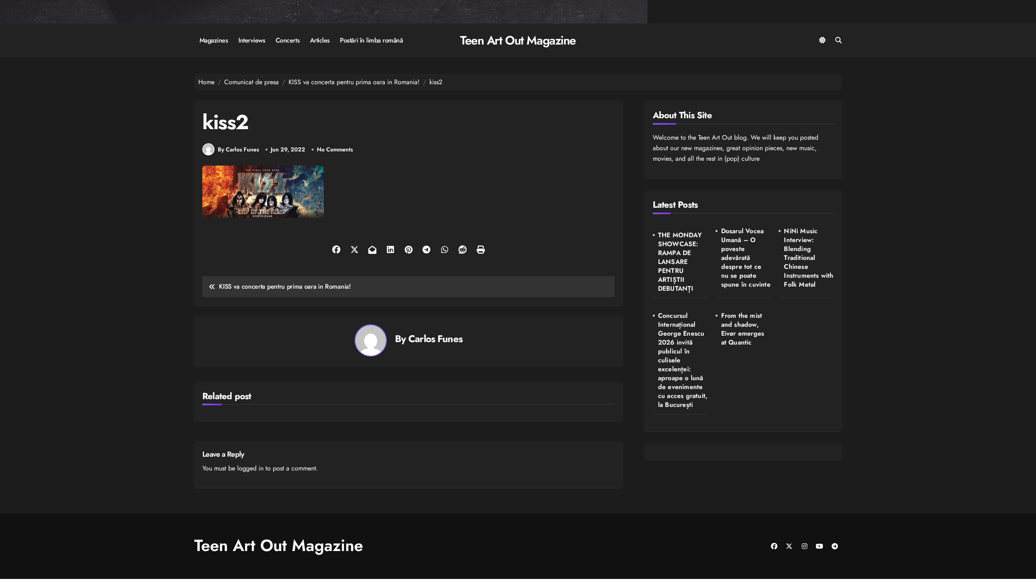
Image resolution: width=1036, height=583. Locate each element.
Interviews (251, 40)
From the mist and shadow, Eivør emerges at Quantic (742, 329)
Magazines (214, 40)
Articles (320, 40)
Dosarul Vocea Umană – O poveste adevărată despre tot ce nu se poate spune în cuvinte (746, 258)
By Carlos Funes (238, 149)
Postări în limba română (371, 40)
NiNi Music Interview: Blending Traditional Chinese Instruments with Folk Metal (808, 258)
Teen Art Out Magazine (518, 40)
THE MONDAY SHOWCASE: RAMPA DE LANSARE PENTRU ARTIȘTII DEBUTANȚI (680, 262)
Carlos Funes (435, 339)
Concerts (287, 40)
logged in (250, 468)
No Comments (335, 149)
